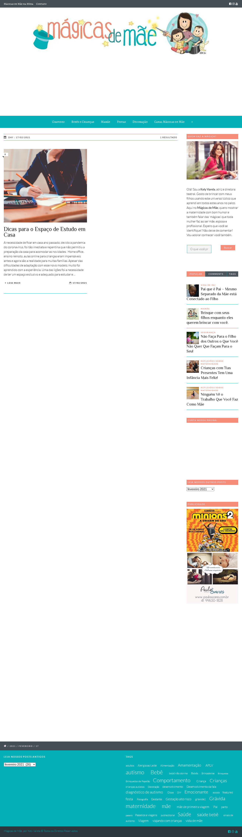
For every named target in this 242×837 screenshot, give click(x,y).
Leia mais (14, 283)
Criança (201, 781)
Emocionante (196, 792)
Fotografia (142, 799)
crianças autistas (135, 786)
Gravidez (58, 122)
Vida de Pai (208, 285)
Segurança (208, 332)
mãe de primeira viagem (193, 807)
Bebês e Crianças (82, 122)
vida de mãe (194, 821)
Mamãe (105, 122)
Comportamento (171, 780)
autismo (135, 772)
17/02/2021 (80, 283)
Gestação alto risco (178, 799)
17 (37, 746)
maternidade (141, 806)
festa (129, 799)
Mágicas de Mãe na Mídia (18, 3)
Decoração (140, 122)
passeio (129, 815)
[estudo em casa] (45, 185)
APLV (209, 765)
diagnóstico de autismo (144, 792)
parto (224, 807)
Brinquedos (223, 773)
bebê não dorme (178, 773)
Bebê (156, 772)
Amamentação (189, 765)
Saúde (184, 814)
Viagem (143, 820)
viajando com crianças (167, 820)
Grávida (217, 798)
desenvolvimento (172, 786)
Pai (215, 807)
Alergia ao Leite (147, 765)
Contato (41, 3)
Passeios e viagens (146, 815)
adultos (130, 765)
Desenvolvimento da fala (201, 786)
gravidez (200, 799)
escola (216, 792)
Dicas (171, 792)
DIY (179, 792)
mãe (166, 806)
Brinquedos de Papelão (138, 781)
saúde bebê (207, 814)
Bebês (194, 773)
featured (228, 792)
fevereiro (26, 746)
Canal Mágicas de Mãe (169, 122)
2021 (13, 746)
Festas (121, 122)
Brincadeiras (208, 773)
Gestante (156, 799)
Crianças (218, 780)
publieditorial (168, 815)
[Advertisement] (121, 84)
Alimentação (167, 765)
